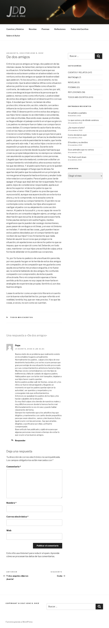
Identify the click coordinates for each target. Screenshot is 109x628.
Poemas (45, 29)
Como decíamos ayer (77, 135)
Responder (20, 440)
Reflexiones (60, 29)
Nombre (11, 503)
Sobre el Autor (13, 36)
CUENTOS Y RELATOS (77, 72)
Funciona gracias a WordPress (19, 622)
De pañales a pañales (77, 113)
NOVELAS (72, 82)
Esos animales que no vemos (81, 150)
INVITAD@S (73, 77)
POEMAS (72, 87)
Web (8, 530)
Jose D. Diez (36, 53)
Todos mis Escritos (79, 29)
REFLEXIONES (74, 92)
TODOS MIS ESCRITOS (21, 317)
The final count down (77, 157)
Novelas (33, 29)
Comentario (13, 466)
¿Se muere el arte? (76, 128)
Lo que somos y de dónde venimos (83, 120)
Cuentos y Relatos (15, 29)
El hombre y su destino (78, 142)
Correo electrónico (17, 516)
